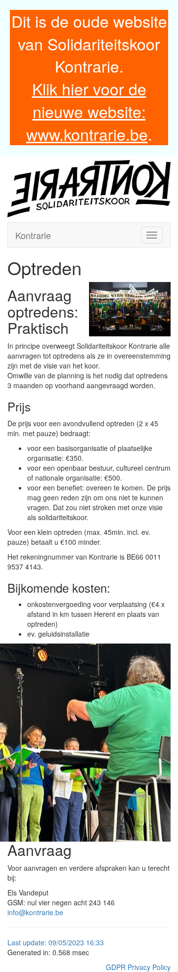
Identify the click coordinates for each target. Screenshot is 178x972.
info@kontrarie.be (35, 912)
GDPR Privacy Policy (138, 967)
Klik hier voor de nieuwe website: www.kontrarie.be (87, 111)
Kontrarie (33, 235)
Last (15, 942)
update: (35, 942)
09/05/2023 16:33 (76, 942)
